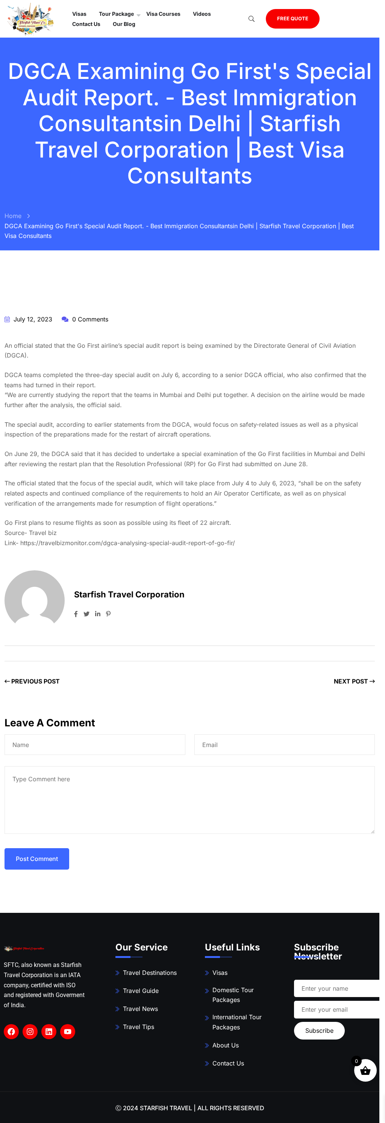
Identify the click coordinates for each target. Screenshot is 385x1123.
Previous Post (35, 681)
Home (13, 216)
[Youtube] (67, 1031)
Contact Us (86, 24)
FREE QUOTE (292, 18)
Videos (202, 14)
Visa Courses (163, 14)
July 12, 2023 (32, 319)
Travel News (140, 1008)
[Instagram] (30, 1031)
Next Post (352, 681)
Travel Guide (141, 990)
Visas (219, 972)
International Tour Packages (237, 1022)
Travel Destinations (150, 972)
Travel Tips (138, 1027)
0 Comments (89, 319)
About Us (225, 1045)
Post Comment (37, 858)
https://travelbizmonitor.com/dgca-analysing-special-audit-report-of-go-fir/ (127, 543)
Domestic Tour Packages (233, 995)
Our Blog (124, 24)
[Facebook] (11, 1031)
